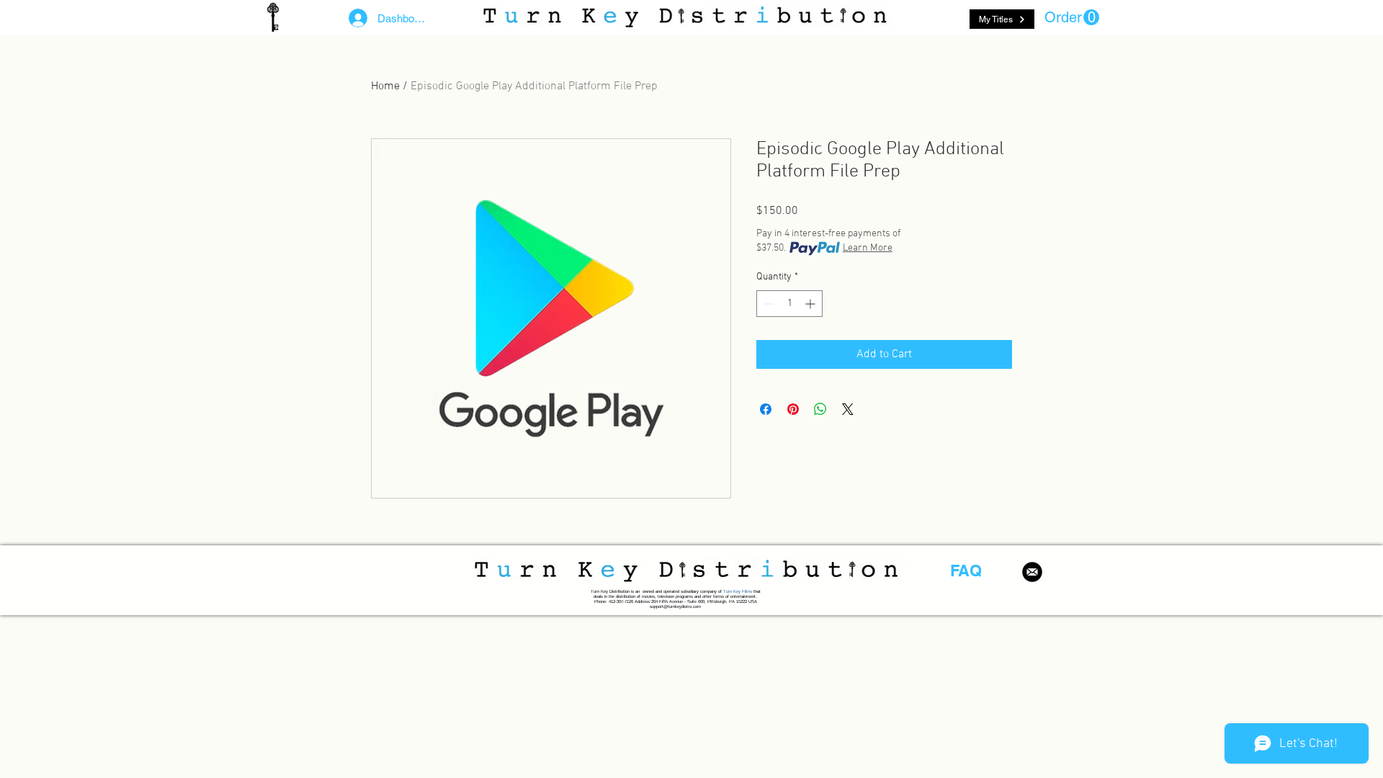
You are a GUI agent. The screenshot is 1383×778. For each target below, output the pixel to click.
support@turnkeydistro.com (675, 606)
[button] (1071, 17)
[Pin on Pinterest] (793, 409)
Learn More (867, 248)
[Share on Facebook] (765, 409)
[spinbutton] (789, 303)
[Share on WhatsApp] (820, 409)
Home (385, 86)
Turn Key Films (737, 591)
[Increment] (811, 303)
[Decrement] (767, 303)
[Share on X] (847, 409)
